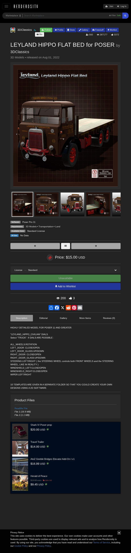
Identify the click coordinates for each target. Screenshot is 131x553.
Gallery (84, 30)
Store (72, 30)
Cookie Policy (21, 546)
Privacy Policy (44, 546)
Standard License (36, 231)
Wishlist (113, 30)
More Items (85, 318)
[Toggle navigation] (6, 6)
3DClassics (19, 52)
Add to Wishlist (66, 286)
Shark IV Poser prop (41, 424)
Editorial (43, 318)
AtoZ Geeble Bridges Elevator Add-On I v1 (53, 459)
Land (57, 226)
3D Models (31, 226)
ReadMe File (21, 408)
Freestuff (99, 30)
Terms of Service (101, 542)
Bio (40, 34)
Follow (47, 30)
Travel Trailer (37, 442)
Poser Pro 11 (28, 222)
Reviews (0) (109, 318)
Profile (60, 30)
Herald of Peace (39, 476)
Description (21, 318)
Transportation (46, 226)
